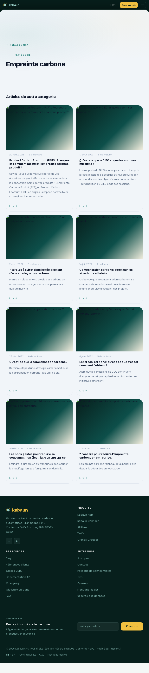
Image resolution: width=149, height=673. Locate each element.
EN (14, 654)
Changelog (13, 583)
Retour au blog (19, 45)
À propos (83, 558)
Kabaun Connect (88, 521)
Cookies (82, 583)
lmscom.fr (115, 648)
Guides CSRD (14, 570)
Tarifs (80, 533)
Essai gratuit (129, 5)
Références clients (17, 564)
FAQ (8, 596)
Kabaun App (85, 514)
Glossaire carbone (17, 589)
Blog (8, 558)
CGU (80, 577)
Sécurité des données (91, 596)
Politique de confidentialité (94, 570)
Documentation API (18, 577)
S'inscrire (132, 626)
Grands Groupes (88, 539)
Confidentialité (27, 654)
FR (112, 5)
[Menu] (142, 5)
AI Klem (82, 527)
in (9, 541)
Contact (82, 564)
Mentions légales (88, 589)
